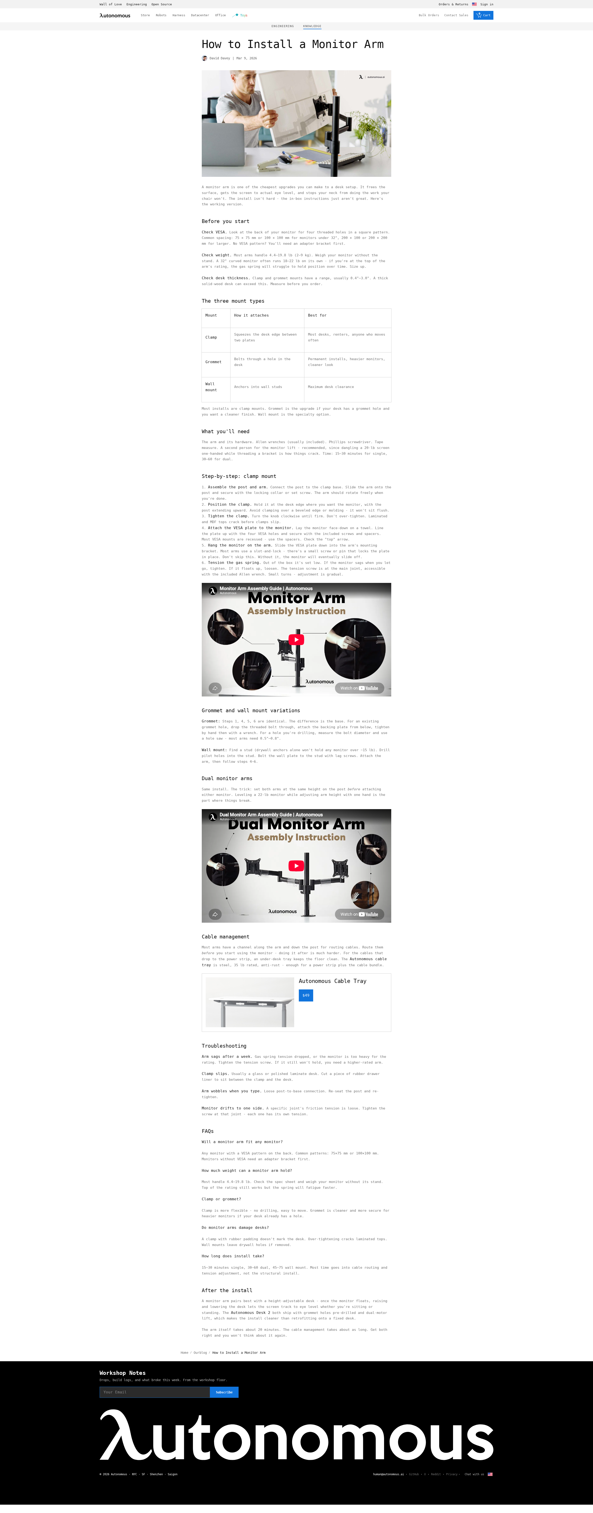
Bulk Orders (429, 15)
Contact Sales (456, 15)
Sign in (486, 4)
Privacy (451, 1474)
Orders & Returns (453, 4)
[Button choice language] (474, 4)
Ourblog (200, 1352)
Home (184, 1352)
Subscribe (224, 1392)
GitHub (414, 1474)
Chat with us (474, 1474)
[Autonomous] (115, 15)
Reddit (436, 1474)
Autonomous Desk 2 (250, 1312)
